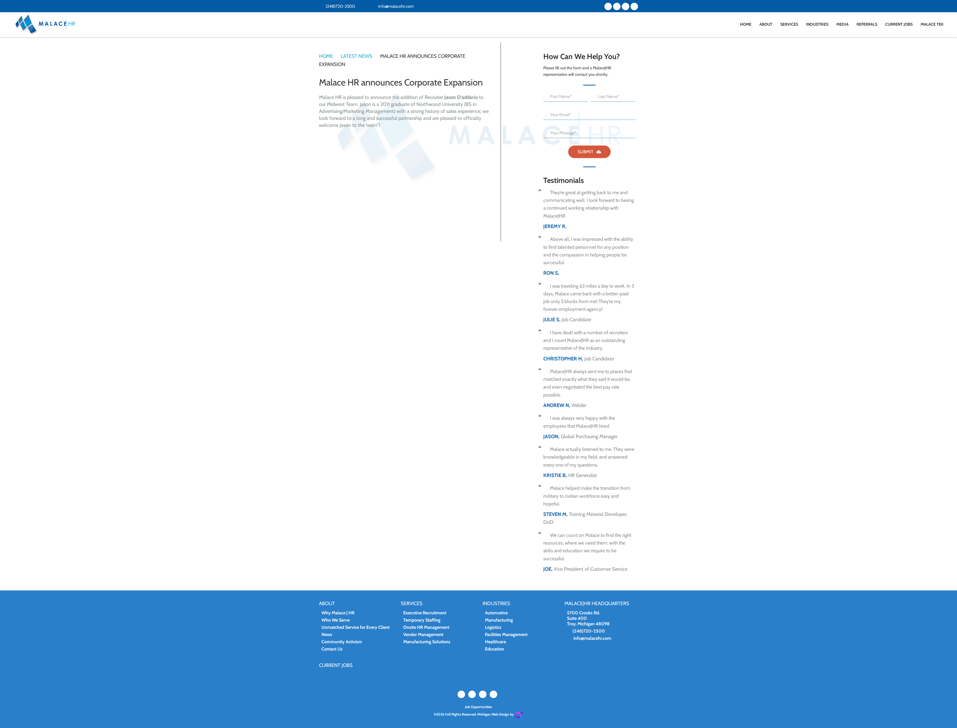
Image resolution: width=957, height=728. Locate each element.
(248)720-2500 (340, 6)
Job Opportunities (478, 707)
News (326, 634)
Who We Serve (335, 620)
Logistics (493, 627)
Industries (496, 603)
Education (494, 649)
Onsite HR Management (426, 627)
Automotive (496, 613)
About (327, 603)
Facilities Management (506, 634)
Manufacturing (499, 620)
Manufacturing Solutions (426, 642)
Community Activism (341, 642)
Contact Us (332, 649)
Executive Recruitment (424, 613)
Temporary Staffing (421, 620)
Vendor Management (423, 634)
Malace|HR (53, 25)
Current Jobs (336, 665)
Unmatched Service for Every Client (355, 627)
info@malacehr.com (395, 6)
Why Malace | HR (337, 613)
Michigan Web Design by (496, 714)
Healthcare (495, 642)
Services (411, 603)
